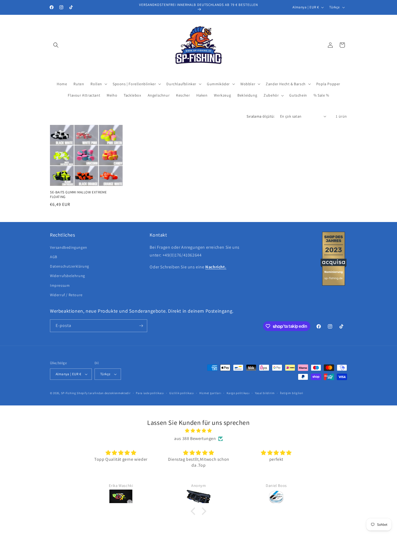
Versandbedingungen (68, 247)
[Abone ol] (141, 325)
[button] (56, 45)
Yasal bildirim (265, 393)
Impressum (60, 285)
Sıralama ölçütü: (260, 116)
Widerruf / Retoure (66, 294)
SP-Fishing (68, 393)
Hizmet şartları (210, 393)
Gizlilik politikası (181, 393)
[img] (198, 431)
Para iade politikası (150, 393)
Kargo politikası (238, 393)
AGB (53, 256)
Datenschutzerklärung (69, 266)
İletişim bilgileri (292, 393)
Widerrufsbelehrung (67, 275)
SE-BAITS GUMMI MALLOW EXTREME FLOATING (78, 194)
